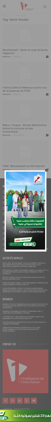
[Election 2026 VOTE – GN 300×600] (25, 249)
